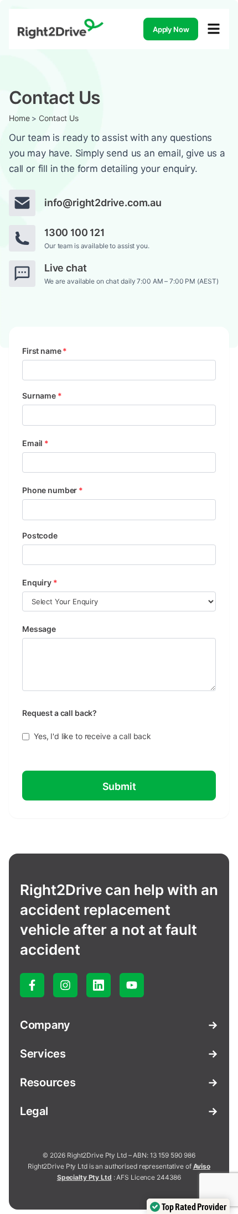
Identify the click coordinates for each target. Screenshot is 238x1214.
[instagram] (65, 985)
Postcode (40, 535)
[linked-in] (98, 985)
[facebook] (32, 985)
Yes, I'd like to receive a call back (92, 736)
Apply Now (171, 29)
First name (44, 351)
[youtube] (132, 985)
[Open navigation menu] (213, 28)
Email (35, 443)
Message (39, 629)
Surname (42, 395)
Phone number (52, 490)
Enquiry (40, 582)
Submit (119, 786)
